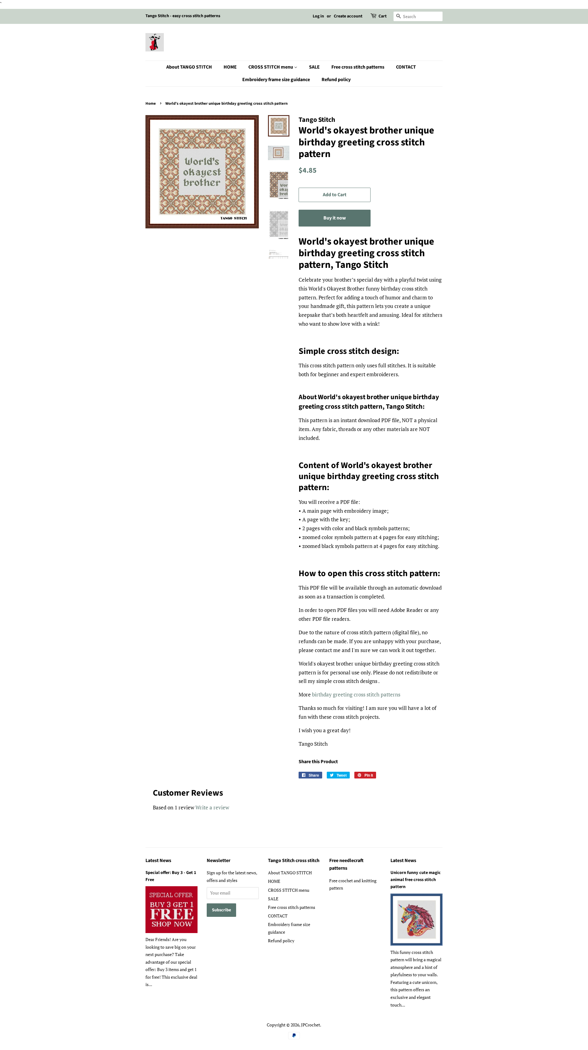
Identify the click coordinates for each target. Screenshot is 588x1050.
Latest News (158, 860)
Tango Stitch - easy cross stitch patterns (182, 16)
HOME (230, 67)
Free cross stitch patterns (357, 67)
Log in (318, 16)
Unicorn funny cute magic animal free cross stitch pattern (415, 879)
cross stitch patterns (377, 694)
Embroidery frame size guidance (276, 79)
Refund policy (336, 79)
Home (150, 103)
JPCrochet (310, 1025)
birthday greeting (333, 694)
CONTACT (406, 67)
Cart (382, 16)
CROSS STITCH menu (271, 67)
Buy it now (334, 218)
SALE (314, 67)
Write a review (212, 807)
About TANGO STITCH (189, 67)
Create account (348, 16)
